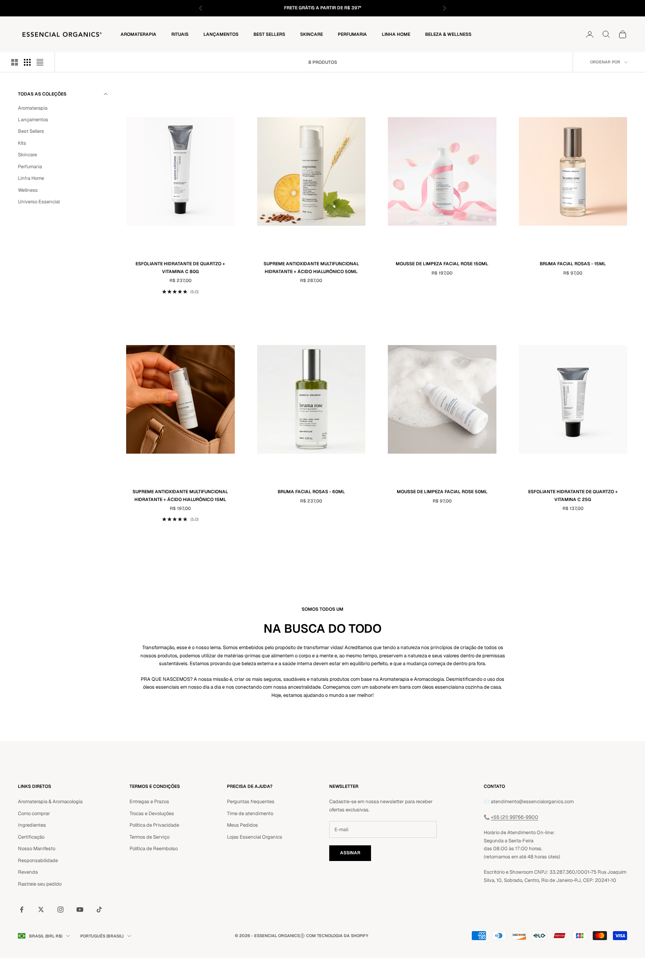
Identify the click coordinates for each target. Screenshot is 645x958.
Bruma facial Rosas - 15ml (573, 264)
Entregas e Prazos (149, 801)
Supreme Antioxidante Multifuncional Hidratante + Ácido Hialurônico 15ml (180, 495)
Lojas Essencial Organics (254, 837)
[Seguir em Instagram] (60, 909)
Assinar (350, 853)
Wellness (28, 190)
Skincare (311, 34)
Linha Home (396, 34)
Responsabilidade (38, 860)
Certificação (31, 837)
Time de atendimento (250, 813)
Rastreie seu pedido (40, 884)
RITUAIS (179, 34)
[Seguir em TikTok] (99, 909)
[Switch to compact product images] (40, 62)
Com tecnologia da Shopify (337, 935)
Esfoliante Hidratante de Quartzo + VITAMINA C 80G (180, 267)
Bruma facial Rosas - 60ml (311, 492)
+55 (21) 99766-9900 (514, 817)
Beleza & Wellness (448, 34)
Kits (22, 143)
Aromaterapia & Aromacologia (50, 801)
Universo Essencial (39, 201)
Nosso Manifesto (36, 848)
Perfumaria (352, 34)
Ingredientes (32, 825)
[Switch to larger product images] (14, 62)
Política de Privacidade (154, 825)
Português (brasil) (102, 936)
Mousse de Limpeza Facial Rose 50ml (442, 492)
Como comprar (34, 813)
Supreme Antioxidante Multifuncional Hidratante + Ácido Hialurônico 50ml (311, 267)
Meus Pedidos (242, 825)
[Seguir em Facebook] (21, 909)
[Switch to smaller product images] (27, 62)
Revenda (28, 872)
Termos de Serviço (149, 837)
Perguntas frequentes (250, 801)
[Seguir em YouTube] (80, 909)
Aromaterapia (138, 34)
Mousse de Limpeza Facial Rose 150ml (442, 264)
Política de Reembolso (154, 848)
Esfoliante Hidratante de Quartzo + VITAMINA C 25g (573, 495)
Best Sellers (269, 34)
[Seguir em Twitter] (41, 909)
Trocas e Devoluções (152, 813)
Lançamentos (221, 34)
